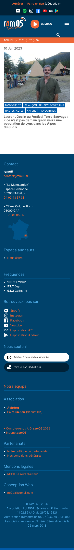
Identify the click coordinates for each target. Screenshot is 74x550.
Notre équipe (15, 386)
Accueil (9, 40)
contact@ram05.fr (16, 176)
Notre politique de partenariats (27, 451)
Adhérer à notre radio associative (31, 357)
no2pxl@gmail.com (20, 493)
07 (30, 40)
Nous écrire (14, 258)
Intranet (16, 432)
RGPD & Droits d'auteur (22, 474)
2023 (21, 40)
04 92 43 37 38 (14, 197)
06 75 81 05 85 (14, 215)
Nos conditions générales (24, 455)
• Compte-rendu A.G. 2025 (27, 428)
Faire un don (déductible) (27, 367)
